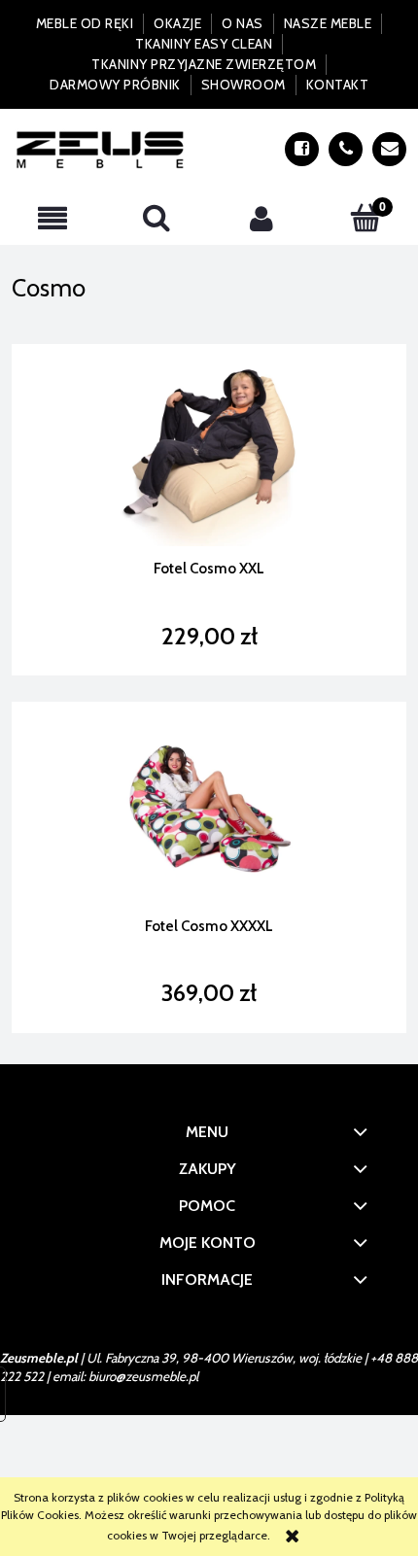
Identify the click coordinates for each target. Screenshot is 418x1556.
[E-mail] (389, 149)
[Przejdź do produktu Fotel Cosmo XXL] (209, 451)
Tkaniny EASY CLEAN (203, 43)
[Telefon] (346, 149)
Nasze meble (328, 23)
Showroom (243, 84)
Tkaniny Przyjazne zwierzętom (203, 64)
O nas (242, 23)
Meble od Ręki (85, 23)
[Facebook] (302, 149)
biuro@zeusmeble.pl (143, 1376)
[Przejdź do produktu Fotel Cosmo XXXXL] (209, 809)
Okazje (177, 23)
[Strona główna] (101, 149)
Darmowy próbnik (115, 84)
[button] (52, 218)
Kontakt (337, 84)
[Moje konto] (261, 218)
